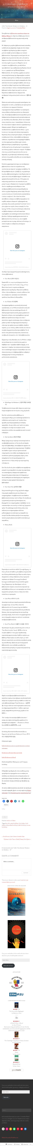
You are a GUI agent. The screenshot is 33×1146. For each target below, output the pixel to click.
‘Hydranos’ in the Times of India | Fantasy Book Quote (17, 839)
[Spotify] (14, 1129)
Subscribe (6, 1097)
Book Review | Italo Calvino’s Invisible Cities (14, 836)
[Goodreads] (3, 1129)
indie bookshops (22, 825)
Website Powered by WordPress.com (10, 1137)
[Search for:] (16, 1110)
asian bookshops (14, 823)
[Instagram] (7, 1129)
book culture (22, 823)
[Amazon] (10, 1129)
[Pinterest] (18, 1129)
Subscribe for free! (8, 965)
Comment (25, 872)
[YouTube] (21, 1129)
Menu (16, 20)
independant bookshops (12, 825)
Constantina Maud (16, 4)
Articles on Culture (11, 820)
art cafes (8, 823)
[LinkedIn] (25, 1129)
